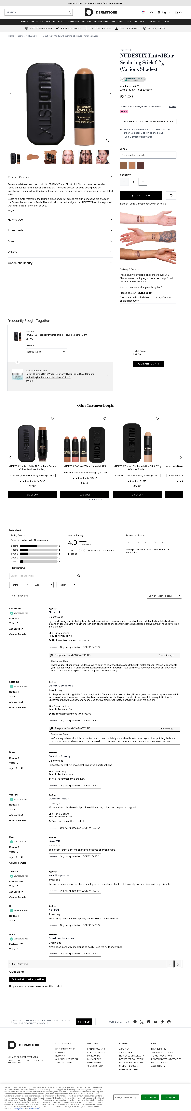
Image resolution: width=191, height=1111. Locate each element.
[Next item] (181, 457)
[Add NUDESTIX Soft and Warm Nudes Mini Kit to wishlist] (105, 418)
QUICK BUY (32, 494)
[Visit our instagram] (148, 1021)
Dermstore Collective (131, 1059)
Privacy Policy (158, 1049)
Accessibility (158, 1066)
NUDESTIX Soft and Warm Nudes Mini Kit (85, 466)
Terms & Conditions (161, 1055)
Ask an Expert (126, 1052)
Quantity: (126, 175)
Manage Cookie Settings (126, 1097)
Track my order (63, 1062)
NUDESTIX (33, 36)
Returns (60, 1055)
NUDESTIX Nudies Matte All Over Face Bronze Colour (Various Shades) (32, 468)
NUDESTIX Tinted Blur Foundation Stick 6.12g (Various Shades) (137, 468)
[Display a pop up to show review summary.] (43, 481)
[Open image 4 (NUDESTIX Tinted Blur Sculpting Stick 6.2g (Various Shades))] (68, 157)
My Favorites (94, 1059)
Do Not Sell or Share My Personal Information (26, 1061)
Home (11, 36)
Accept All (170, 1097)
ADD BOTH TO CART (148, 363)
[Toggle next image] (111, 94)
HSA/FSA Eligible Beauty (131, 1055)
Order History (95, 1066)
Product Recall (160, 1062)
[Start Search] (69, 12)
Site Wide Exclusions (162, 1052)
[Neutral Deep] (140, 165)
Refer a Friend (94, 1062)
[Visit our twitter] (141, 1021)
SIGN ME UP (84, 1021)
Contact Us (61, 1052)
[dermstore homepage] (101, 12)
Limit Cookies (150, 1097)
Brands (21, 36)
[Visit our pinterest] (169, 1021)
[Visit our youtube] (155, 1021)
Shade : (124, 148)
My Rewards (93, 1055)
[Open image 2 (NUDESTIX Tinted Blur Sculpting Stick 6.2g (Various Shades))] (33, 157)
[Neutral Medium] (123, 165)
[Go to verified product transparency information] (133, 79)
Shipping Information (66, 1059)
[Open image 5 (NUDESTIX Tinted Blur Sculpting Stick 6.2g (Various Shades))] (85, 157)
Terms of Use (33, 1108)
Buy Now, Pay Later (129, 1069)
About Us (124, 1049)
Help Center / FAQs (65, 1049)
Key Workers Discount (131, 1062)
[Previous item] (10, 457)
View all (172, 106)
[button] (148, 79)
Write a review (127, 89)
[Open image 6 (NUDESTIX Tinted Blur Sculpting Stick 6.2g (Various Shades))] (103, 157)
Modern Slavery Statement (166, 1059)
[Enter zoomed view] (107, 140)
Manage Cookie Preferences (23, 1057)
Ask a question (144, 89)
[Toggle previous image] (10, 94)
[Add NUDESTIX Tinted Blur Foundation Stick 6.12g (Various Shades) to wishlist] (157, 418)
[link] (164, 12)
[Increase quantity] (143, 182)
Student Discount (129, 1066)
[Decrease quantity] (124, 182)
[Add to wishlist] (171, 195)
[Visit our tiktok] (162, 1021)
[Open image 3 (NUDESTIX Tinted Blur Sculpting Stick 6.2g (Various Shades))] (50, 157)
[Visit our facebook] (135, 1021)
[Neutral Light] (132, 165)
